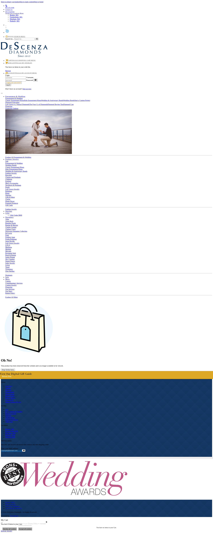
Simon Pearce (10, 261)
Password (29, 80)
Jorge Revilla (10, 241)
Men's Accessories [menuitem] (11, 183)
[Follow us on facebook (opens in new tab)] (108, 26)
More (7, 279)
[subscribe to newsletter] (23, 450)
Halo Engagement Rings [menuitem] (14, 169)
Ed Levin (8, 233)
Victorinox (9, 269)
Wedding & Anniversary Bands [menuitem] (16, 171)
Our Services (9, 289)
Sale (6, 161)
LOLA (7, 245)
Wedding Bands (68, 100)
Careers (8, 281)
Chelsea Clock (10, 229)
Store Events (9, 394)
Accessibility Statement (13, 508)
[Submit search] (36, 39)
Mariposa (8, 247)
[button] (108, 12)
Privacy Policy (10, 398)
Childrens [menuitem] (8, 179)
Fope (7, 235)
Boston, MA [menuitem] (14, 15)
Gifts (7, 213)
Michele (8, 249)
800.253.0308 (10, 437)
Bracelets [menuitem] (8, 175)
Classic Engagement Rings (14, 100)
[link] (108, 9)
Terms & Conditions (12, 506)
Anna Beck (9, 221)
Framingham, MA (11, 431)
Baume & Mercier (11, 225)
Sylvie (7, 265)
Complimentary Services (14, 283)
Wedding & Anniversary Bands (52, 100)
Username (29, 77)
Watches (8, 195)
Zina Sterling (9, 271)
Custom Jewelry (11, 285)
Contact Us (9, 400)
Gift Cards (9, 205)
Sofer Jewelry (10, 263)
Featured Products (11, 203)
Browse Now (6, 376)
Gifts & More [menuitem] (10, 417)
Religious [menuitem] (8, 191)
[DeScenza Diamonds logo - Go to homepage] (24, 54)
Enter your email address (9, 448)
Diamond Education (12, 102)
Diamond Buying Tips (55, 104)
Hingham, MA (10, 433)
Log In (8, 85)
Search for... (9, 39)
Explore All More (11, 297)
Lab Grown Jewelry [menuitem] (12, 189)
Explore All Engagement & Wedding (18, 157)
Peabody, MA (10, 435)
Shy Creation (10, 259)
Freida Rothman (11, 239)
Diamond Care (68, 104)
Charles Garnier (10, 227)
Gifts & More (10, 197)
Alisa (7, 219)
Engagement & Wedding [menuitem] (14, 411)
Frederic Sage (10, 237)
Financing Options (11, 108)
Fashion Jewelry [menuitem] (11, 413)
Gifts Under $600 (16, 215)
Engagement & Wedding (15, 96)
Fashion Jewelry (12, 159)
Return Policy (10, 293)
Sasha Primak (10, 257)
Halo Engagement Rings (32, 100)
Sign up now (26, 89)
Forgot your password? (13, 83)
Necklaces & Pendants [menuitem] (13, 185)
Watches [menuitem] (8, 415)
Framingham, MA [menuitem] (16, 17)
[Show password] (35, 80)
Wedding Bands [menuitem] (11, 165)
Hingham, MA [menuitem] (15, 19)
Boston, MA (9, 429)
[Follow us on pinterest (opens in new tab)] (108, 25)
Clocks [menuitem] (7, 199)
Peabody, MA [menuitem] (15, 21)
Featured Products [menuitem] (11, 419)
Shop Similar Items (8, 370)
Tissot (7, 267)
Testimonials (9, 392)
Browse (8, 71)
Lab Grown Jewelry (12, 243)
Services (8, 390)
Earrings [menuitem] (8, 181)
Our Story (8, 291)
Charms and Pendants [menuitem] (13, 177)
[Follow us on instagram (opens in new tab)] (108, 28)
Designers (9, 217)
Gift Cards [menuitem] (9, 421)
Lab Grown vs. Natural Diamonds (17, 104)
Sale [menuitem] (6, 409)
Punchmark (14, 516)
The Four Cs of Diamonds (38, 104)
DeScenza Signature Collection (16, 231)
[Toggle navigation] (2, 93)
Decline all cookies (9, 529)
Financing (8, 106)
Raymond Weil (10, 253)
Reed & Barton (10, 255)
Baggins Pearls (10, 223)
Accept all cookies (25, 529)
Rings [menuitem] (7, 193)
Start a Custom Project (82, 100)
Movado (8, 251)
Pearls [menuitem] (7, 187)
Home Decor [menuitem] (9, 201)
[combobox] (24, 39)
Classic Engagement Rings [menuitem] (14, 167)
